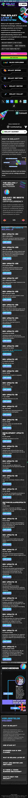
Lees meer (7, 242)
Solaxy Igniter (16, 86)
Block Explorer (16, 62)
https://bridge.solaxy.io (8, 527)
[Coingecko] (16, 101)
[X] (3, 101)
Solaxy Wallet (16, 94)
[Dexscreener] (20, 101)
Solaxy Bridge (14, 70)
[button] (14, 726)
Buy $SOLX (14, 53)
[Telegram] (7, 101)
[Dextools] (24, 101)
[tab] (14, 726)
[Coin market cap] (11, 101)
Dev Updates (14, 57)
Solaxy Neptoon (15, 78)
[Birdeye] (14, 105)
